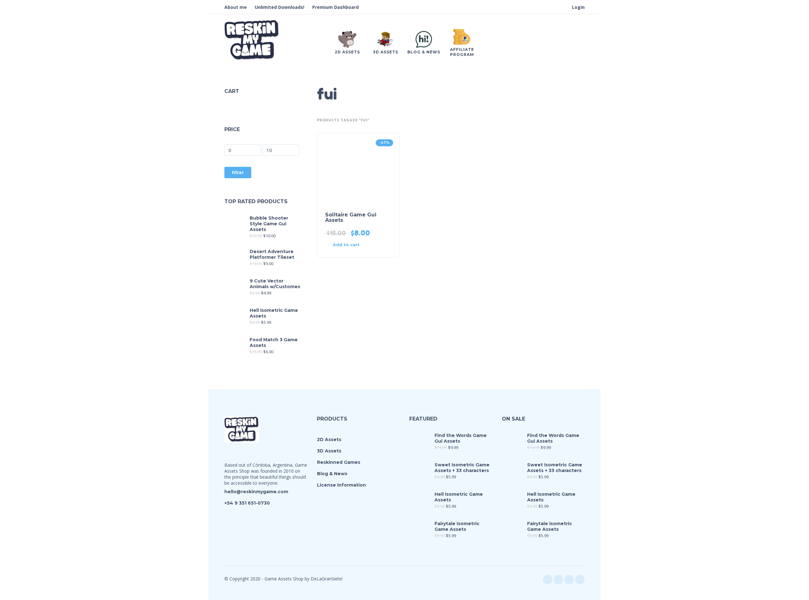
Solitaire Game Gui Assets (350, 217)
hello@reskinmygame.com (256, 491)
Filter (238, 172)
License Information (341, 485)
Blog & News (332, 473)
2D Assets (329, 439)
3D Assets (329, 451)
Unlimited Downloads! (279, 7)
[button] (347, 245)
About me (235, 7)
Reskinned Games (338, 462)
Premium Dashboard (335, 7)
